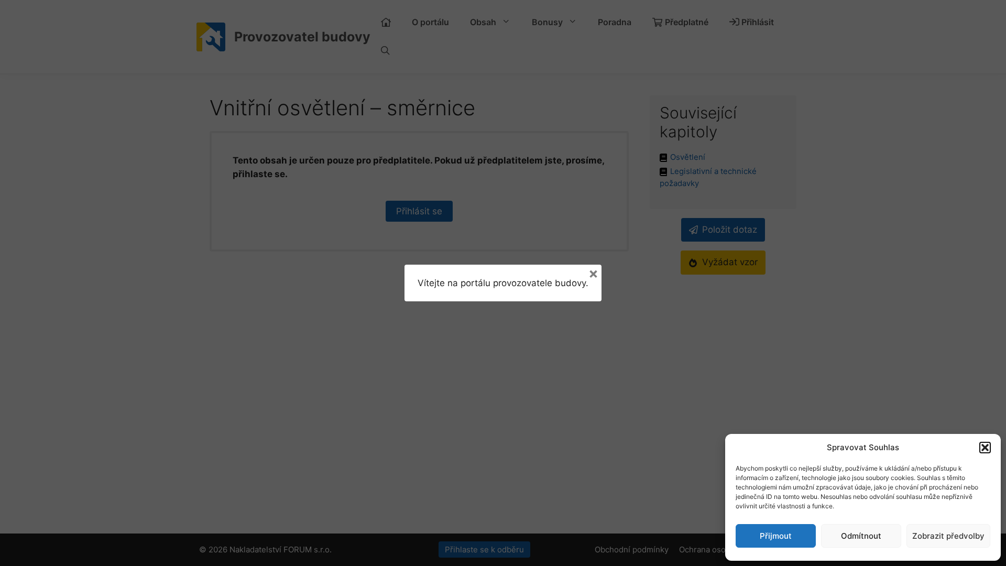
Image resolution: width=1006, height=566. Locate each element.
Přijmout (776, 536)
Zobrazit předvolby (948, 536)
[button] (985, 447)
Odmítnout (861, 536)
